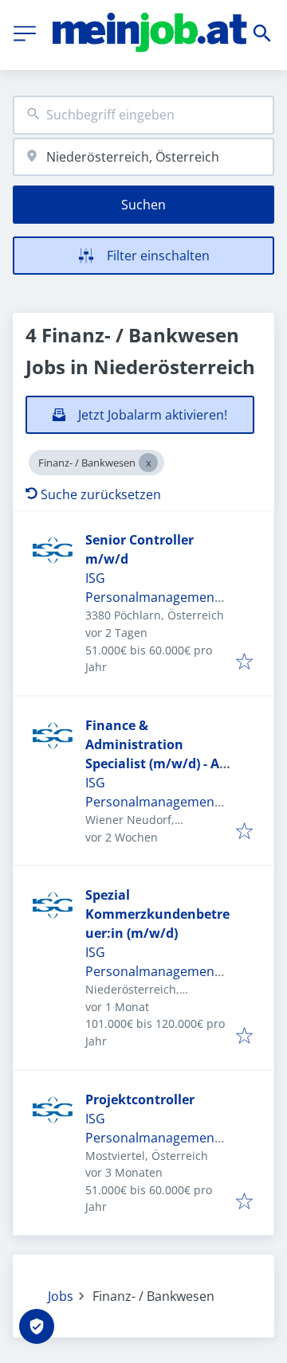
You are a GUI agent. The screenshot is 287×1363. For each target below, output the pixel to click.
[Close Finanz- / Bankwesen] (148, 462)
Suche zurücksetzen (101, 494)
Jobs (60, 1296)
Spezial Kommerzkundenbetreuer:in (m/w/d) (157, 914)
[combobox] (143, 115)
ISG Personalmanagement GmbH (152, 597)
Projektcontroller (140, 1099)
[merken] (244, 662)
